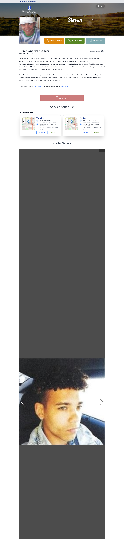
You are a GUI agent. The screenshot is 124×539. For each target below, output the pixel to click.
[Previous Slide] (22, 401)
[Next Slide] (101, 401)
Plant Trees (53, 132)
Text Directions (41, 132)
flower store (64, 86)
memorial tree (39, 86)
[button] (28, 122)
